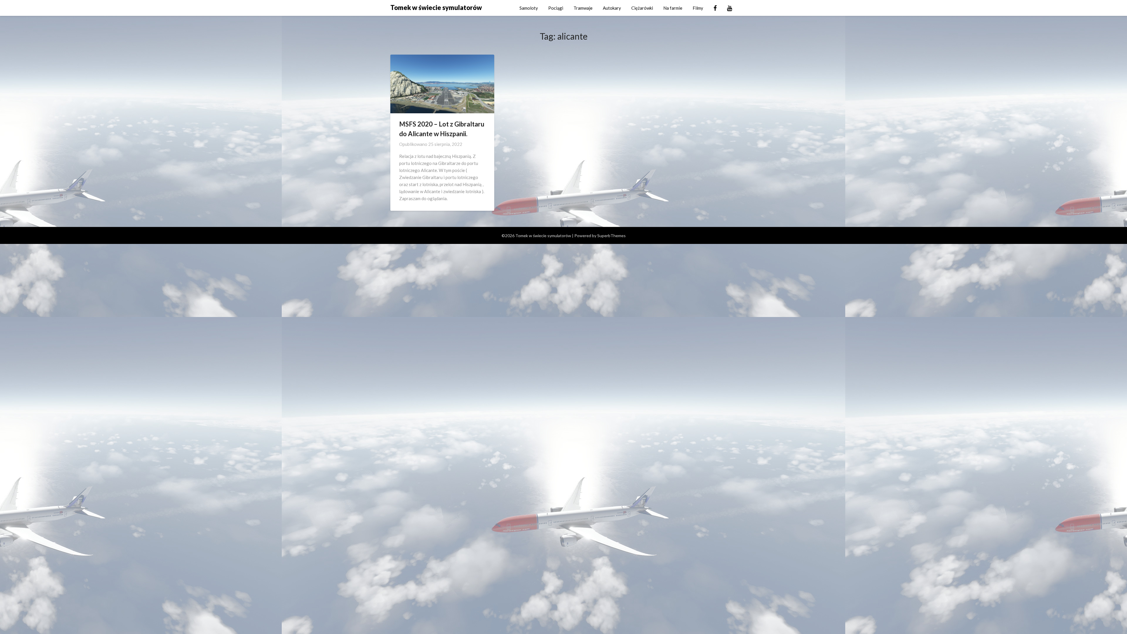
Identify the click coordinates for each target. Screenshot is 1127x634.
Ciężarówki (642, 8)
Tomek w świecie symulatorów (436, 7)
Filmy (698, 8)
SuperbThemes (611, 235)
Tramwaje (583, 8)
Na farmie (672, 8)
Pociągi (555, 8)
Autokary (612, 8)
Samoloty (528, 8)
